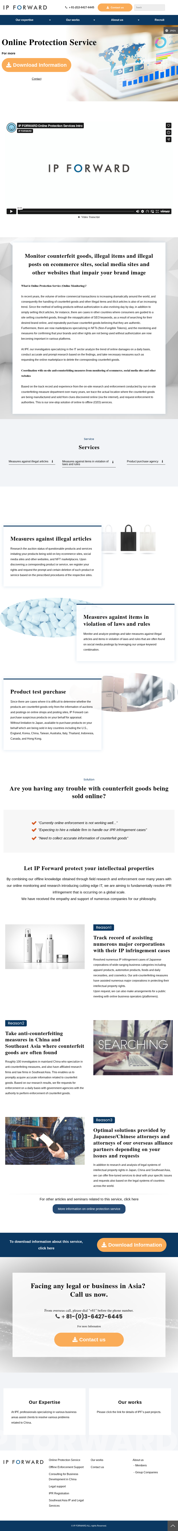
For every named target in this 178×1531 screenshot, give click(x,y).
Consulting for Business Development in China (63, 1477)
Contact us (117, 7)
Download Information (40, 65)
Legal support (57, 1486)
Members (141, 1465)
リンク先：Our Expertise (44, 1411)
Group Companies (146, 1472)
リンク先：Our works (130, 1411)
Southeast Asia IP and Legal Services (66, 1503)
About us (117, 19)
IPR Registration (59, 1493)
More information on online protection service (89, 1209)
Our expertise (24, 19)
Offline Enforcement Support (66, 1467)
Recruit (159, 19)
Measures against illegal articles (28, 461)
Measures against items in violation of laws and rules (85, 463)
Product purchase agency (142, 461)
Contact (36, 78)
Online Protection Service (64, 1460)
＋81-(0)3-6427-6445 (81, 7)
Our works (73, 19)
